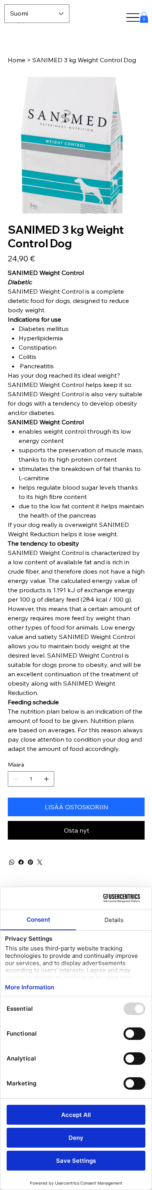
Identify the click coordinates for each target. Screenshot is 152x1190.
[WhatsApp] (12, 862)
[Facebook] (21, 862)
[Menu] (133, 17)
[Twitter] (40, 862)
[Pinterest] (30, 862)
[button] (144, 17)
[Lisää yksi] (46, 779)
